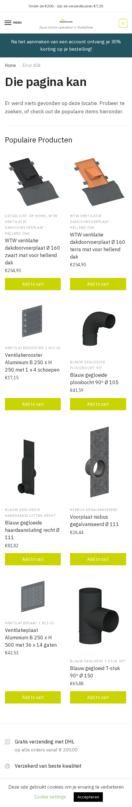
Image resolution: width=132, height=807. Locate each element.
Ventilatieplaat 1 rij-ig (29, 623)
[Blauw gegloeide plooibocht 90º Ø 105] (98, 328)
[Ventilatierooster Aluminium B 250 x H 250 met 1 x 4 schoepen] (33, 321)
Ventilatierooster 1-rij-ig (33, 348)
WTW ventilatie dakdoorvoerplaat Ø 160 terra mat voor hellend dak (97, 246)
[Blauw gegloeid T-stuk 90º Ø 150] (98, 615)
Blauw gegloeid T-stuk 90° (98, 661)
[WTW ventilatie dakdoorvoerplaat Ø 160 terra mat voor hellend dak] (98, 182)
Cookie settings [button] (50, 797)
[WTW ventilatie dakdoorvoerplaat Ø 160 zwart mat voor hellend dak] (33, 182)
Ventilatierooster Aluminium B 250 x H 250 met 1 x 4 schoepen (32, 362)
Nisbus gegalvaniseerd (94, 510)
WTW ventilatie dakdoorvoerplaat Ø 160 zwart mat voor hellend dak (32, 251)
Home (10, 65)
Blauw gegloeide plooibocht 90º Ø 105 (94, 378)
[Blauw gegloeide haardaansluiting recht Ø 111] (33, 462)
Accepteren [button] (88, 797)
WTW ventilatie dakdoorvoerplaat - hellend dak (91, 222)
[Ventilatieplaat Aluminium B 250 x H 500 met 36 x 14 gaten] (33, 596)
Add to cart (33, 284)
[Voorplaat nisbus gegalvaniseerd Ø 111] (98, 462)
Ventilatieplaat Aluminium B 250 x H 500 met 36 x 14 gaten (31, 637)
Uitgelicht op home (25, 216)
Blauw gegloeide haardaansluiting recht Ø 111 (32, 530)
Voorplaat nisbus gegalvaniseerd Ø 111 (94, 520)
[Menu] (8, 23)
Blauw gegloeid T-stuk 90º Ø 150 (95, 672)
